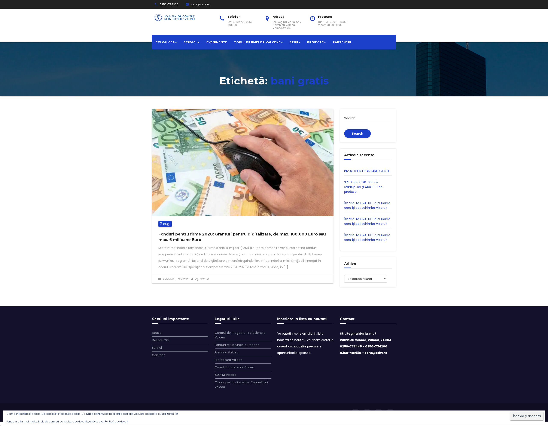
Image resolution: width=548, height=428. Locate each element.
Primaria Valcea (227, 352)
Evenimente (216, 42)
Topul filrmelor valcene (257, 42)
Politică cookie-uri (116, 421)
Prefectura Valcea (229, 360)
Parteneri (342, 42)
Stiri (294, 42)
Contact (158, 355)
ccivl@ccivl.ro (200, 4)
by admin (201, 279)
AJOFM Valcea (225, 375)
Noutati (182, 279)
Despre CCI (160, 340)
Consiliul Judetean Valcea (234, 367)
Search (357, 133)
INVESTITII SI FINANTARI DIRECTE (367, 171)
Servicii (190, 42)
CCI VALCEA (165, 42)
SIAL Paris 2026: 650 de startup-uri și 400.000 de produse (363, 187)
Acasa (156, 333)
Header (168, 279)
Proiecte (315, 42)
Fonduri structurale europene (237, 345)
